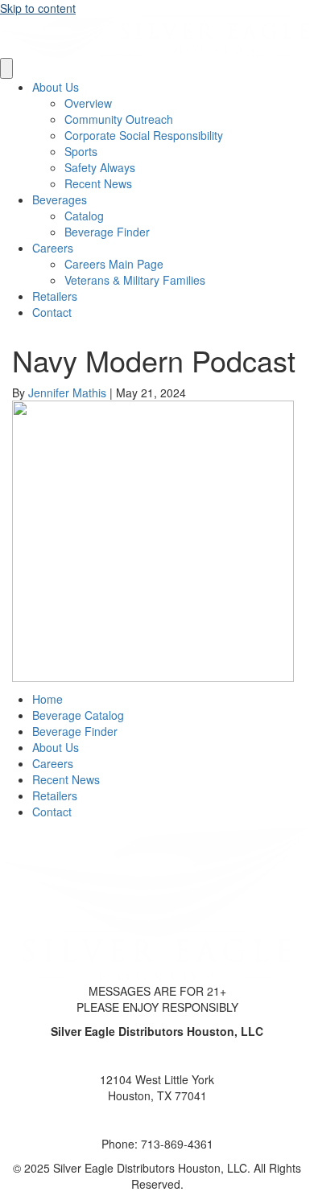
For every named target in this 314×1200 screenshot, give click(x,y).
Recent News (98, 183)
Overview (88, 103)
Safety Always (99, 167)
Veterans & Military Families (134, 280)
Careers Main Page (113, 264)
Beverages (59, 199)
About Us (55, 87)
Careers (52, 248)
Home (47, 699)
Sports (80, 151)
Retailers (54, 296)
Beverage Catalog (78, 715)
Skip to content (38, 8)
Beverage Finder (107, 232)
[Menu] (6, 68)
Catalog (84, 216)
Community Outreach (118, 119)
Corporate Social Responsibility (143, 135)
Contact (52, 312)
